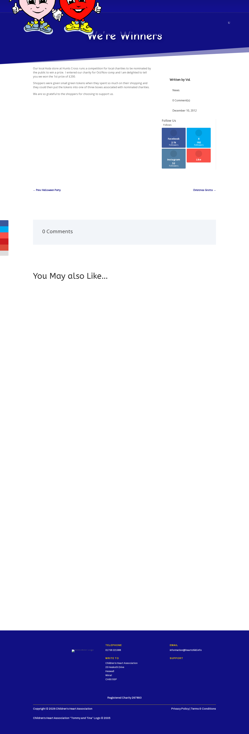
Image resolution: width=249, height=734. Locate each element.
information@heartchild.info (186, 650)
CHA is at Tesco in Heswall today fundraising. (61, 407)
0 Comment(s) (181, 100)
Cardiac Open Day (46, 590)
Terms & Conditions (203, 708)
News (176, 90)
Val (187, 80)
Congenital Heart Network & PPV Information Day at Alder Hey (71, 554)
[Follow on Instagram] (178, 671)
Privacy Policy (180, 708)
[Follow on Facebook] (164, 671)
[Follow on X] (171, 671)
